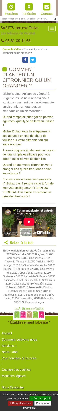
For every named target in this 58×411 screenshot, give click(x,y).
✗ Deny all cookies (20, 403)
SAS (20, 30)
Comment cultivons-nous (19, 339)
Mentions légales (14, 376)
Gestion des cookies (16, 369)
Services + (9, 346)
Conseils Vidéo (12, 49)
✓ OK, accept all (40, 398)
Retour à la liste (22, 243)
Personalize (43, 403)
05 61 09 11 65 (17, 41)
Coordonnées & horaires (19, 358)
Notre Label (10, 352)
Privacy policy (29, 407)
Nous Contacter (13, 387)
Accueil (7, 333)
